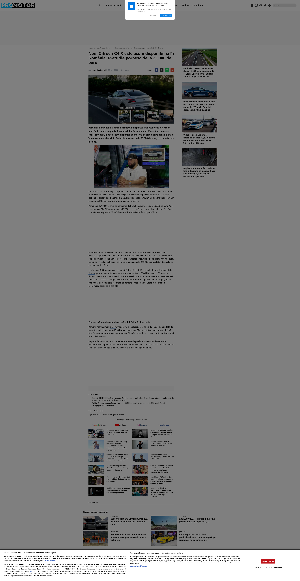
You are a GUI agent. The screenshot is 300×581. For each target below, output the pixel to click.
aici (31, 571)
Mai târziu (152, 15)
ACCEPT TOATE (268, 561)
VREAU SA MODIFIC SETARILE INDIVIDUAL (267, 567)
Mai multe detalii (50, 561)
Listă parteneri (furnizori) (139, 566)
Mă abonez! (166, 15)
